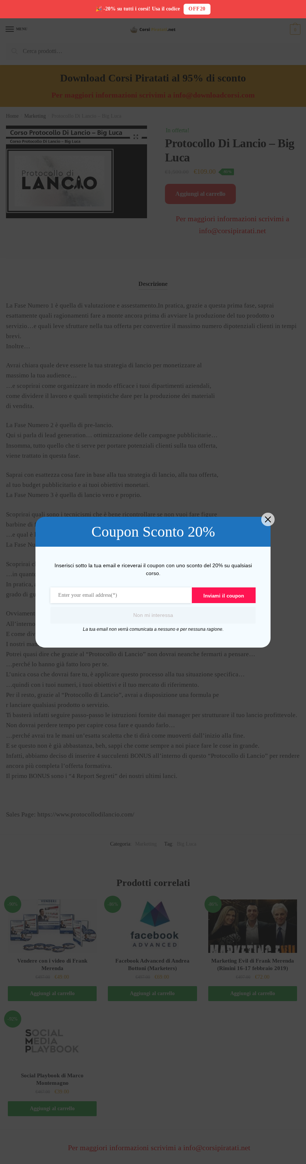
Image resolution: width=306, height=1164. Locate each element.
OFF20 (197, 9)
